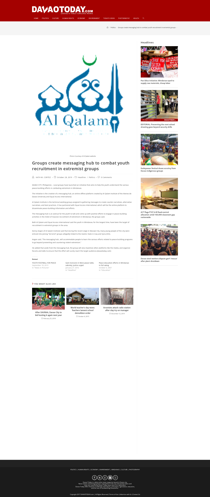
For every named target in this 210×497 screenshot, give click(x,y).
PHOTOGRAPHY (134, 470)
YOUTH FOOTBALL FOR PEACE (44, 263)
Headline (82, 177)
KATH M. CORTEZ (43, 177)
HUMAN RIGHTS (83, 470)
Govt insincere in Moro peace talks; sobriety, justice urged (80, 264)
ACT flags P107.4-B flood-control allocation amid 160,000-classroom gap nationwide (158, 214)
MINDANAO (115, 470)
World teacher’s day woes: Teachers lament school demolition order (83, 310)
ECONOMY (94, 470)
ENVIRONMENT (105, 470)
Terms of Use (113, 494)
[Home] (107, 27)
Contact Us (136, 494)
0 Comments (106, 177)
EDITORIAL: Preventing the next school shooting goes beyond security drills (158, 125)
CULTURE (124, 470)
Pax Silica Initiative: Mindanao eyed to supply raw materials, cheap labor (157, 81)
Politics (92, 177)
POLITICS (73, 470)
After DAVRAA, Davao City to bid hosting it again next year (48, 313)
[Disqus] (82, 353)
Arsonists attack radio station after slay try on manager (117, 309)
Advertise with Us (125, 494)
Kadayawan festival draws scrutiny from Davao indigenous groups (158, 169)
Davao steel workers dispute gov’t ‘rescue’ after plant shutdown (159, 259)
